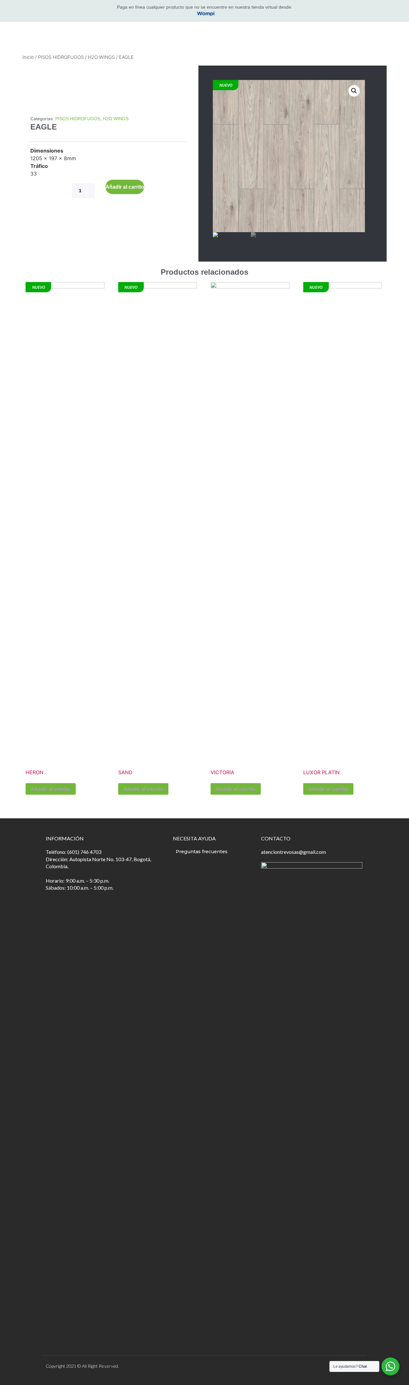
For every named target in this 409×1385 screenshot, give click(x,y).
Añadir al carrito (124, 187)
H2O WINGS (101, 57)
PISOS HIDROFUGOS (61, 57)
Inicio (28, 57)
